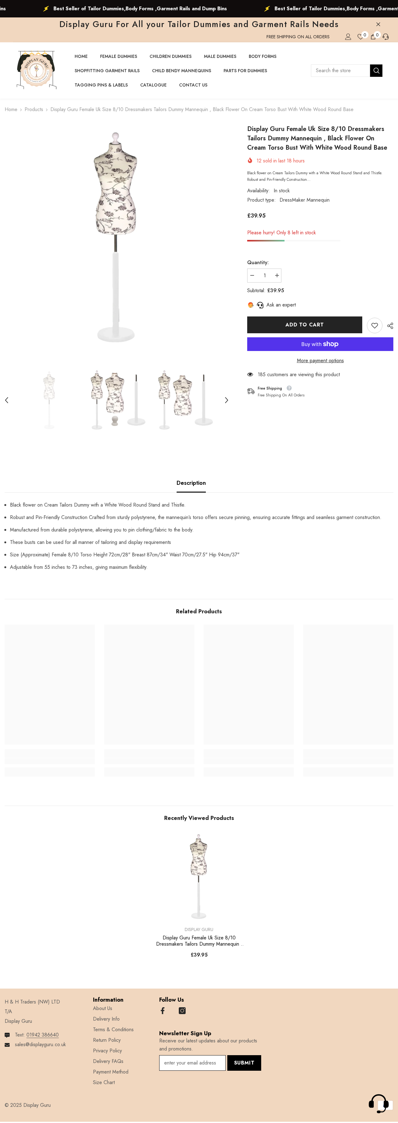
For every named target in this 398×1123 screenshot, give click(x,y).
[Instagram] (182, 1010)
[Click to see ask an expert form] (379, 1104)
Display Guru (199, 929)
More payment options (320, 360)
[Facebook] (162, 1010)
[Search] (346, 70)
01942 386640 (42, 1034)
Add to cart (304, 324)
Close (378, 24)
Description (191, 483)
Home (11, 109)
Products (34, 109)
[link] (374, 325)
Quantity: (258, 262)
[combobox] (340, 70)
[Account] (348, 37)
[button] (6, 400)
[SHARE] (387, 325)
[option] (117, 236)
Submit (244, 1062)
